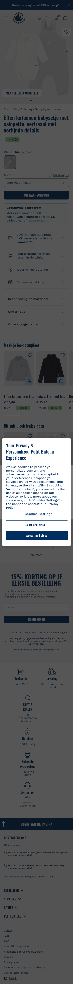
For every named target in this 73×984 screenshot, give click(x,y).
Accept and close (36, 536)
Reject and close (35, 525)
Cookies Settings (38, 514)
